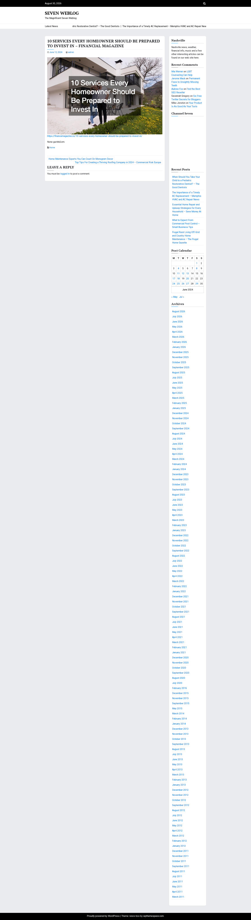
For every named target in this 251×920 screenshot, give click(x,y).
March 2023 (178, 520)
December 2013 (180, 728)
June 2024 (177, 443)
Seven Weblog (62, 13)
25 (178, 283)
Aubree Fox (177, 89)
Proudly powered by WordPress (103, 916)
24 (173, 283)
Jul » (181, 297)
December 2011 (180, 851)
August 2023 (178, 494)
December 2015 (180, 693)
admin (71, 52)
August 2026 (178, 311)
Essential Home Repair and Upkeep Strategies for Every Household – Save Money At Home (186, 209)
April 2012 (177, 830)
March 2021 (178, 642)
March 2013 (178, 774)
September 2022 (180, 550)
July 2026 (177, 316)
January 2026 (179, 347)
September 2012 (180, 805)
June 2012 (177, 820)
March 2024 (178, 459)
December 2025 (180, 352)
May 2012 (177, 825)
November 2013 (180, 734)
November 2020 (180, 662)
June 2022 (177, 566)
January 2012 (179, 846)
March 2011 (178, 896)
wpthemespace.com (153, 916)
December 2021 (180, 596)
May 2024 (177, 448)
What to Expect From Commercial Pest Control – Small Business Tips (186, 223)
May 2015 (177, 708)
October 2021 (179, 606)
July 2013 (177, 754)
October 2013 (179, 739)
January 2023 (179, 530)
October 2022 (179, 545)
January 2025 (179, 408)
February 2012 (179, 840)
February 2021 (179, 647)
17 (173, 278)
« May (174, 297)
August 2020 (178, 678)
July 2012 (177, 815)
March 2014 (178, 713)
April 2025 (177, 393)
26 (183, 283)
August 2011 (178, 871)
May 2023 (177, 510)
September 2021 (180, 611)
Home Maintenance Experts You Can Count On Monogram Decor (81, 159)
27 (187, 283)
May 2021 (177, 632)
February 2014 (179, 718)
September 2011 (180, 866)
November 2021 (180, 601)
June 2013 (177, 759)
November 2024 (180, 418)
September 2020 (180, 672)
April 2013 (177, 769)
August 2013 (178, 749)
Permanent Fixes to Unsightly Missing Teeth (185, 82)
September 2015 (180, 703)
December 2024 (180, 413)
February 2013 (179, 779)
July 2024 (177, 438)
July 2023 (177, 499)
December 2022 (180, 535)
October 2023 (179, 484)
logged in (65, 173)
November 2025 (180, 357)
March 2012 (178, 835)
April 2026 (177, 331)
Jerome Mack (178, 78)
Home (52, 147)
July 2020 (177, 683)
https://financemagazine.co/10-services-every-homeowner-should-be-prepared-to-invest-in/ (94, 136)
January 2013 (179, 784)
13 (187, 273)
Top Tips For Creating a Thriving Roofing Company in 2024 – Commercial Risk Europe (118, 162)
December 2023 (180, 474)
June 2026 (177, 321)
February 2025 (179, 403)
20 (187, 278)
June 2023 (177, 504)
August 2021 (178, 616)
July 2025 (177, 377)
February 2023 (179, 525)
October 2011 (179, 861)
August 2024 (178, 433)
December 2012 (180, 790)
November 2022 (180, 540)
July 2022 (177, 560)
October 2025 (179, 362)
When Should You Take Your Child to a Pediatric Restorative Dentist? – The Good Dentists (186, 182)
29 (197, 283)
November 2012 (180, 795)
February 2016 (179, 688)
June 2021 (177, 627)
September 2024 (180, 428)
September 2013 (180, 744)
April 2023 (177, 515)
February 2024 (179, 464)
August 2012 (178, 810)
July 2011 (177, 876)
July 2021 (177, 622)
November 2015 (180, 698)
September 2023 (180, 489)
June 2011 (177, 881)
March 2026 (178, 337)
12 (183, 273)
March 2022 (178, 581)
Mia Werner (177, 71)
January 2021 (179, 652)
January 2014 (179, 723)
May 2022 (177, 571)
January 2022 (179, 591)
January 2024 (179, 469)
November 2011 (180, 856)
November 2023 (180, 479)
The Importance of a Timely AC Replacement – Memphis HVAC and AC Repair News (186, 196)
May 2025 (177, 387)
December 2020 (180, 657)
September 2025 (180, 367)
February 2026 (179, 342)
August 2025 (178, 372)
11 (178, 273)
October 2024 (179, 423)
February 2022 (179, 586)
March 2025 (178, 398)
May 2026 (177, 326)
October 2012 (179, 800)
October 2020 (179, 667)
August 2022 (178, 555)
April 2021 (177, 637)
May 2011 (177, 886)
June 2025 (177, 382)
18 (178, 278)
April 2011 (177, 891)
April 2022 (177, 576)
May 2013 (177, 764)
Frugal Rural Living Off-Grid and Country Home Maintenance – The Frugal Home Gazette (186, 237)
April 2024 (177, 454)
